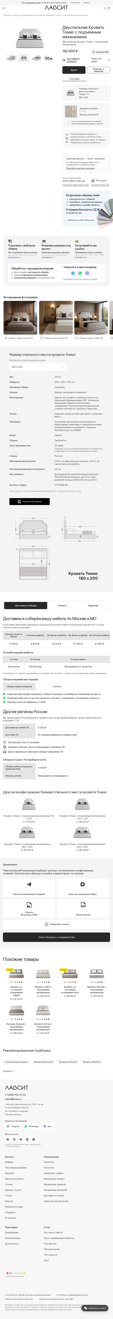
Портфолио (50, 1243)
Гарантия (93, 605)
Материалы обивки (54, 1178)
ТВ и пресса (50, 1254)
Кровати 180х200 (91, 1062)
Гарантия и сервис (54, 1173)
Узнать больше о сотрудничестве (56, 937)
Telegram (15, 1126)
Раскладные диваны (15, 1167)
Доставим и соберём (73, 60)
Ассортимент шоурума (16, 1111)
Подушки (10, 1212)
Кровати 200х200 (68, 1062)
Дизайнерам (11, 1232)
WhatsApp (34, 1126)
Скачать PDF (102, 52)
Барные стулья (13, 1189)
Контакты (49, 1161)
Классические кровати (16, 1062)
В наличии (10, 1217)
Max (50, 1126)
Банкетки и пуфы (14, 1206)
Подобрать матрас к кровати (80, 168)
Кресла (9, 1201)
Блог (46, 1260)
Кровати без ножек (43, 1062)
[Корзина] (109, 8)
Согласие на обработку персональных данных (28, 1295)
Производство (52, 1249)
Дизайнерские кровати (33, 15)
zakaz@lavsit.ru (13, 1099)
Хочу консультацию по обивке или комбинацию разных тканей (87, 122)
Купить (74, 70)
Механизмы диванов (55, 1184)
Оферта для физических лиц (19, 1299)
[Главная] (56, 8)
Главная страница (11, 15)
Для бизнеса (12, 1243)
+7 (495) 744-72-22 (15, 1094)
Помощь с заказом (98, 70)
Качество (49, 1167)
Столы (8, 1195)
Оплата (62, 605)
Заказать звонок (13, 1114)
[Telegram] (8, 1139)
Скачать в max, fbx (100, 185)
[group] (29, 809)
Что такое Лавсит (53, 1232)
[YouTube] (21, 1139)
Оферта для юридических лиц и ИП (56, 1299)
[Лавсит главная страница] (29, 1088)
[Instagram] (33, 1139)
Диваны (9, 1161)
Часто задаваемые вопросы (59, 1237)
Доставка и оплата (54, 1195)
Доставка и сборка (25, 605)
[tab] (25, 605)
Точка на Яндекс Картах (17, 1107)
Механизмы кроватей (55, 1189)
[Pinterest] (14, 1139)
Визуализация (12, 1237)
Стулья (9, 1184)
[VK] (27, 1139)
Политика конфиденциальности (72, 1295)
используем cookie (32, 2)
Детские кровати (14, 1178)
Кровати (9, 1173)
